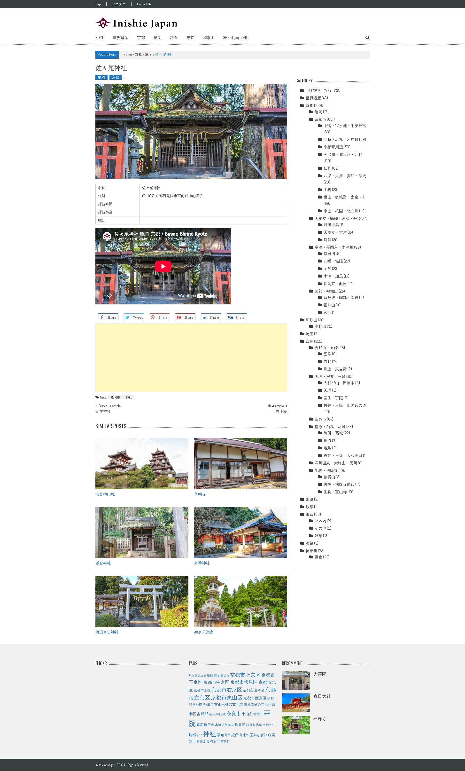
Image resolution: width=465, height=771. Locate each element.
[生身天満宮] (240, 601)
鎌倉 (174, 37)
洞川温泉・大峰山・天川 (336, 463)
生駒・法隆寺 (326, 470)
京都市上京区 (245, 675)
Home (99, 37)
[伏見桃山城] (141, 463)
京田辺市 (223, 675)
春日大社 (322, 696)
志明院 (281, 412)
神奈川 (311, 550)
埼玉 (309, 333)
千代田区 (208, 704)
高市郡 (224, 741)
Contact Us (144, 4)
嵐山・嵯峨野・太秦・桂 (345, 197)
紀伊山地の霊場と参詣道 (251, 734)
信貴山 (329, 476)
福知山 (329, 304)
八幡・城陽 (333, 261)
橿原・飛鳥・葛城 (330, 426)
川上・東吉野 (335, 368)
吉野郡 (202, 713)
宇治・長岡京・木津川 (334, 247)
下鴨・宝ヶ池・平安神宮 (345, 125)
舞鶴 (327, 239)
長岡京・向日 (335, 283)
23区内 (320, 520)
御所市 (209, 725)
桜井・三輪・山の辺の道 (345, 405)
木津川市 (221, 725)
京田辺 (329, 253)
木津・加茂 (333, 276)
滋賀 (309, 543)
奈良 (157, 37)
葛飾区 (201, 741)
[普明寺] (240, 463)
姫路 (309, 499)
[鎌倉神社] (141, 532)
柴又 (231, 725)
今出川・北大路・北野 (343, 154)
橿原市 (250, 725)
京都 (141, 37)
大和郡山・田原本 (339, 382)
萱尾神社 (103, 412)
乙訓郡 (202, 675)
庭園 (199, 724)
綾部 (327, 312)
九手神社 (202, 563)
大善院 (319, 673)
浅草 (318, 535)
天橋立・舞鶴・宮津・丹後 (338, 218)
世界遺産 (120, 37)
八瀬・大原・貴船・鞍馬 (345, 175)
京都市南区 (202, 690)
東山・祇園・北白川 (341, 210)
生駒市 (267, 725)
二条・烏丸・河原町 (341, 139)
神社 (129, 397)
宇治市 (247, 713)
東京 (190, 37)
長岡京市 (213, 741)
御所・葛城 (333, 432)
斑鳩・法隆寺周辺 (339, 484)
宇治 (327, 268)
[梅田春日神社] (141, 601)
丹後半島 (331, 224)
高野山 (320, 326)
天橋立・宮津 (335, 232)
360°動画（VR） (237, 37)
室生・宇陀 (333, 397)
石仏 (199, 735)
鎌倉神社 (103, 563)
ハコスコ (119, 4)
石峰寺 (319, 718)
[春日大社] (296, 702)
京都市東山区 (227, 697)
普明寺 (200, 494)
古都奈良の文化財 (257, 704)
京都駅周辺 (333, 146)
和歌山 (209, 37)
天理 (327, 390)
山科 (327, 189)
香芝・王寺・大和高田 (343, 455)
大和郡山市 (219, 714)
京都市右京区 (226, 689)
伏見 (327, 168)
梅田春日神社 (107, 632)
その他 (320, 528)
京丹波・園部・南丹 (341, 297)
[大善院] (296, 680)
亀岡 (148, 54)
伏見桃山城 (105, 494)
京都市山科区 (253, 690)
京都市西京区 (255, 697)
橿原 (327, 440)
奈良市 (320, 419)
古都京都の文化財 (228, 704)
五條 (327, 353)
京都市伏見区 (244, 682)
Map (98, 4)
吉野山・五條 (326, 347)
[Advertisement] (191, 357)
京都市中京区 (216, 682)
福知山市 (224, 734)
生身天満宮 (204, 632)
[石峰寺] (296, 725)
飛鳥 (327, 447)
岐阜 (309, 506)
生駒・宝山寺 (335, 491)
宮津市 (258, 714)
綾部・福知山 (326, 291)
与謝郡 (193, 675)
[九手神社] (240, 532)
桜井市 (240, 724)
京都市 (320, 119)
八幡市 (197, 704)
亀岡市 (115, 397)
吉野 (327, 361)
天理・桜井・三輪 (330, 376)
